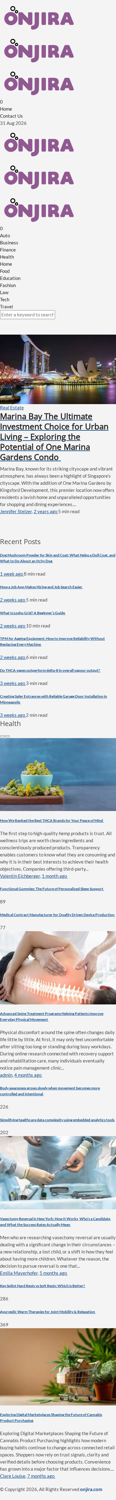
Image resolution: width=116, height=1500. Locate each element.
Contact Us (11, 116)
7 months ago (41, 1476)
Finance (8, 249)
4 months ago (28, 1075)
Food (5, 271)
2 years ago (46, 511)
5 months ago (54, 1273)
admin (6, 1075)
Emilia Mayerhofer (19, 1273)
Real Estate (12, 407)
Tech (4, 299)
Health (7, 257)
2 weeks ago (13, 599)
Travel (6, 306)
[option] (58, 834)
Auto (5, 235)
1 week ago (12, 574)
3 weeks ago (13, 683)
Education (10, 278)
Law (4, 292)
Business (9, 242)
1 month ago (55, 876)
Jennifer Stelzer (16, 511)
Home (6, 109)
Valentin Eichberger (20, 876)
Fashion (8, 285)
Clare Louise (12, 1476)
